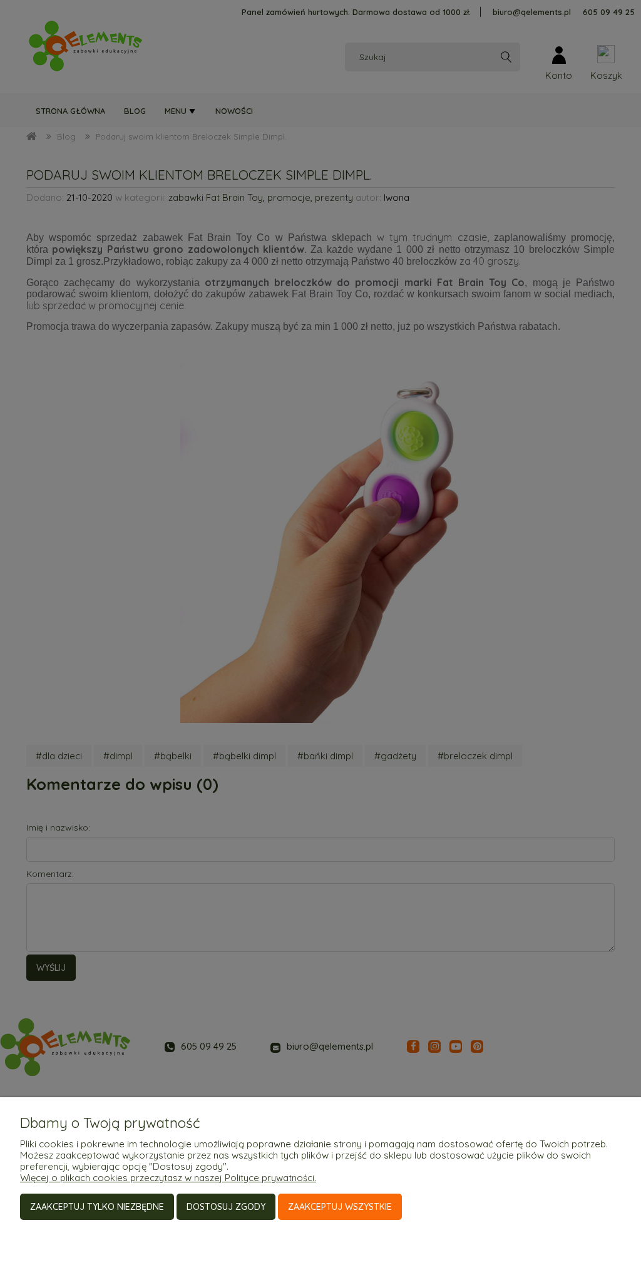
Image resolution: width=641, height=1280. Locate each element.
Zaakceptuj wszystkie (340, 1206)
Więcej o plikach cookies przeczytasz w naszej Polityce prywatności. (168, 1178)
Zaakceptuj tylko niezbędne (97, 1206)
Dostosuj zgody (226, 1206)
